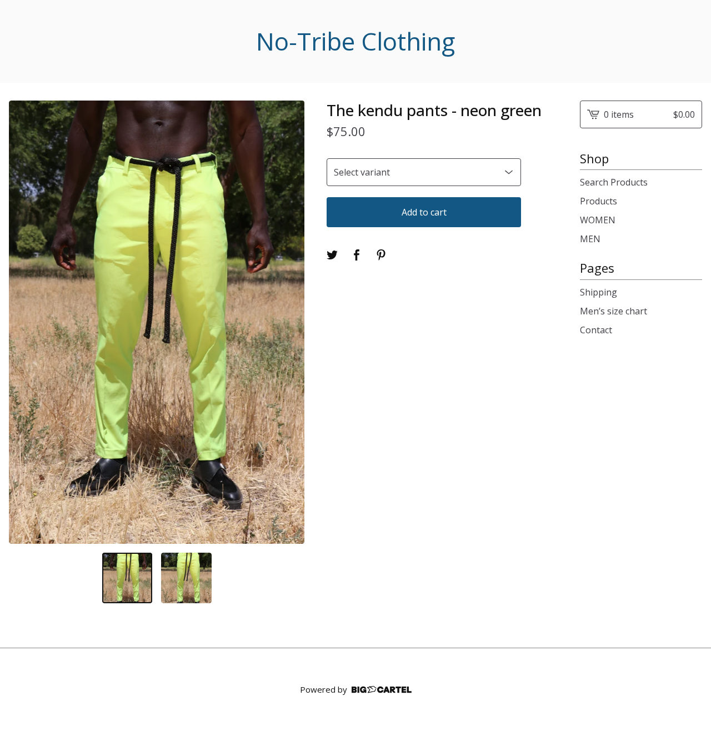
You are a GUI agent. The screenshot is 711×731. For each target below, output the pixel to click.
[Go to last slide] (24, 322)
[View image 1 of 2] (127, 578)
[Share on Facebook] (356, 255)
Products (598, 201)
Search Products (614, 182)
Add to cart (424, 212)
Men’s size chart (613, 311)
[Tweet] (332, 255)
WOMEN (597, 220)
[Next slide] (289, 322)
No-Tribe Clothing (355, 41)
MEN (590, 239)
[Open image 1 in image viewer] (156, 322)
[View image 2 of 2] (186, 578)
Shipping (598, 292)
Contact (596, 330)
